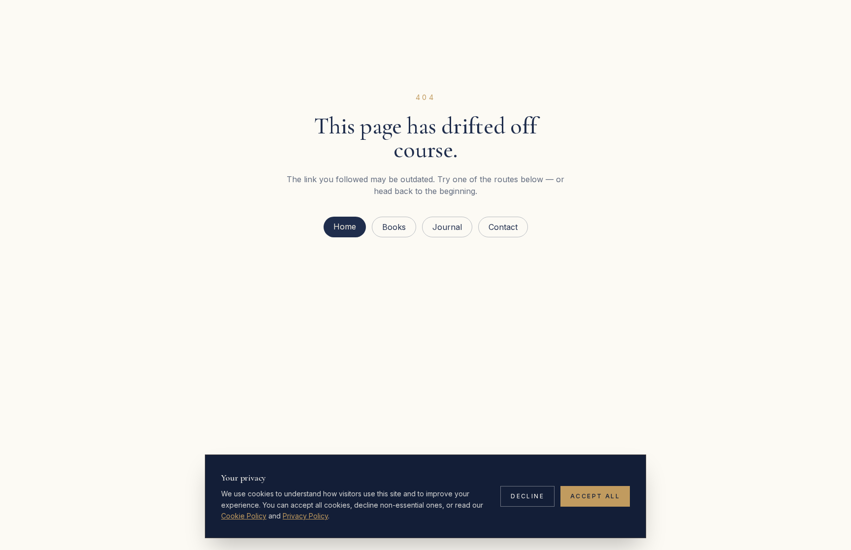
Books (394, 227)
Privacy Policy (305, 516)
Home (344, 226)
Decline (527, 496)
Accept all (595, 496)
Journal (447, 227)
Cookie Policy (243, 516)
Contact (503, 227)
